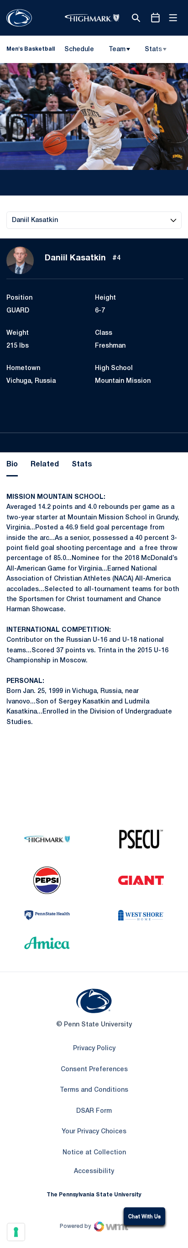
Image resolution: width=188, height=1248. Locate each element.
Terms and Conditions (94, 1090)
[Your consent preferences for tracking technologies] (16, 1232)
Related (45, 464)
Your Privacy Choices (94, 1132)
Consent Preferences (94, 1070)
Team (117, 50)
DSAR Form (94, 1111)
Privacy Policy (94, 1049)
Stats (153, 50)
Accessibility (94, 1171)
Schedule (79, 50)
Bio (12, 464)
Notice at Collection (94, 1153)
